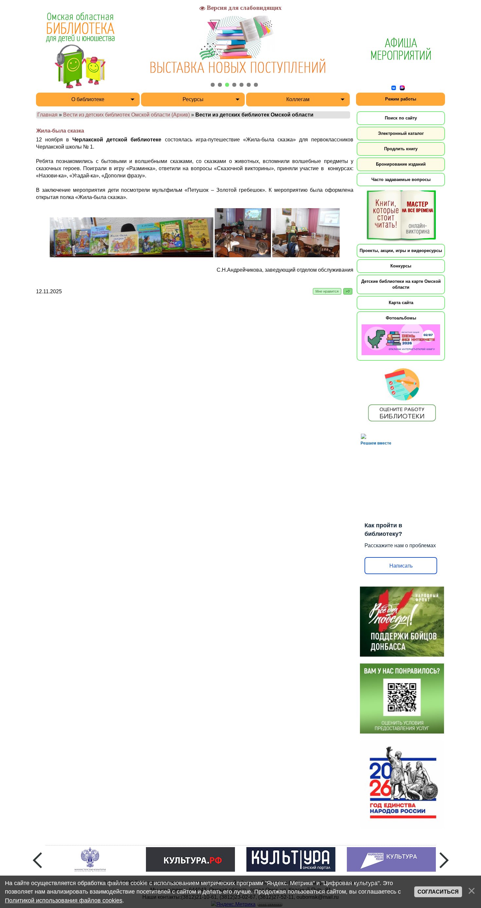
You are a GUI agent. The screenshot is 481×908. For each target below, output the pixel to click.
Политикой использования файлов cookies (63, 900)
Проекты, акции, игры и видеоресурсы (401, 250)
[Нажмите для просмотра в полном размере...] (131, 255)
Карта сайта (401, 302)
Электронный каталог (401, 133)
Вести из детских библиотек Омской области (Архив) (126, 115)
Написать (401, 566)
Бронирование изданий (401, 164)
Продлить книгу (401, 148)
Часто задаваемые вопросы (401, 179)
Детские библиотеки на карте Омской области (401, 284)
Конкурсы (400, 265)
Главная (47, 115)
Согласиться (438, 892)
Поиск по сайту (401, 118)
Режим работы (400, 99)
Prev (37, 860)
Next (444, 860)
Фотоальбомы (401, 318)
